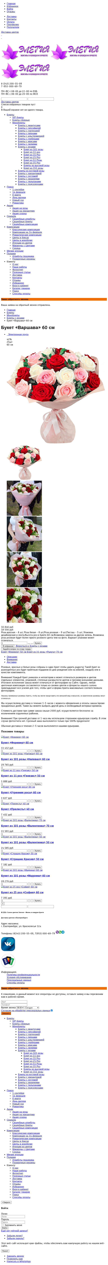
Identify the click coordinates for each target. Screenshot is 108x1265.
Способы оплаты (16, 982)
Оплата (10, 22)
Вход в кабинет (20, 1189)
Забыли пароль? (15, 1238)
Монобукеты (13, 315)
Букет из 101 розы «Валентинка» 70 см (27, 825)
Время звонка (8, 1007)
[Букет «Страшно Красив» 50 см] (19, 853)
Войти (10, 9)
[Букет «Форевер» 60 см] (15, 737)
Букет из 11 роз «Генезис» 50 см (23, 775)
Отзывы (11, 11)
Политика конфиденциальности (23, 974)
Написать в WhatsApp (19, 1261)
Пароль (5, 1219)
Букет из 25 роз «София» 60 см (22, 892)
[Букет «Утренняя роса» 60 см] (18, 787)
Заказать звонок (15, 1256)
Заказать (6, 1013)
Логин (4, 1213)
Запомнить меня (13, 1225)
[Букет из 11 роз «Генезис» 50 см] (19, 770)
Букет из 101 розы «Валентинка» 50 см (27, 842)
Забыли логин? (15, 1235)
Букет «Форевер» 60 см (17, 742)
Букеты (10, 312)
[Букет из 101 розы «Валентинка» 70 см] (23, 820)
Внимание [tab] (12, 659)
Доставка (11, 16)
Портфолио (13, 24)
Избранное (12, 6)
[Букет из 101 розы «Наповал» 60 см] (21, 753)
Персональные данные (19, 980)
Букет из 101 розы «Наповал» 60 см (25, 759)
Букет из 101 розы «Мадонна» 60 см (25, 875)
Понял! (5, 1251)
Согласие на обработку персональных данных (25, 1010)
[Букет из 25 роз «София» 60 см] (19, 887)
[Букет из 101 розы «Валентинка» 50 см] (23, 837)
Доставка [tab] (11, 662)
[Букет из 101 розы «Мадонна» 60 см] (21, 870)
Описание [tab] (12, 656)
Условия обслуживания (19, 977)
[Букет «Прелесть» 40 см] (15, 803)
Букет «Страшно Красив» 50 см (22, 859)
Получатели (13, 27)
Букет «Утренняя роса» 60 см (21, 792)
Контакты (11, 19)
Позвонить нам (15, 1258)
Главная (11, 3)
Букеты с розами (15, 318)
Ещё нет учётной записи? (14, 1230)
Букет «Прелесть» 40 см (17, 809)
